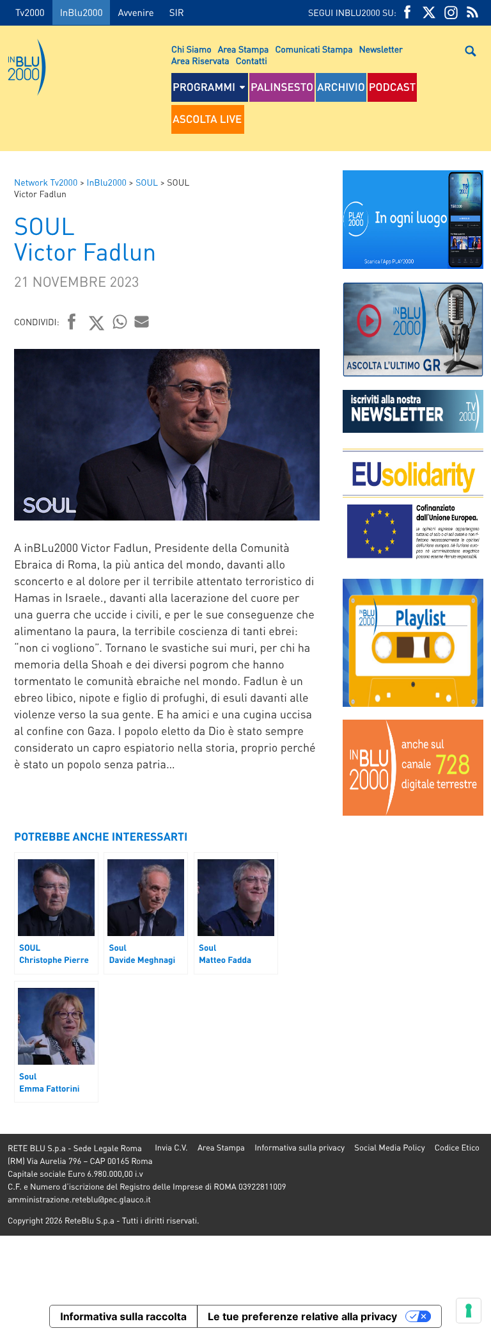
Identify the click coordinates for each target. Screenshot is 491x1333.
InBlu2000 (81, 12)
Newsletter (381, 49)
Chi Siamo (191, 49)
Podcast (392, 87)
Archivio (341, 87)
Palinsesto (282, 87)
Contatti (251, 61)
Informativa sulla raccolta (123, 1316)
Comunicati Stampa (313, 49)
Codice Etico (457, 1147)
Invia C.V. (171, 1147)
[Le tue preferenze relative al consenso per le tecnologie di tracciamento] (468, 1310)
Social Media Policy (389, 1147)
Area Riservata (200, 61)
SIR (176, 12)
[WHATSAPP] (120, 321)
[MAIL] (142, 321)
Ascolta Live (207, 119)
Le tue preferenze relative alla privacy (302, 1316)
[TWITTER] (429, 12)
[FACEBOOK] (407, 12)
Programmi (204, 87)
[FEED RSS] (472, 12)
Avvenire (135, 12)
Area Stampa (243, 49)
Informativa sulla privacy (299, 1147)
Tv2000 (30, 12)
